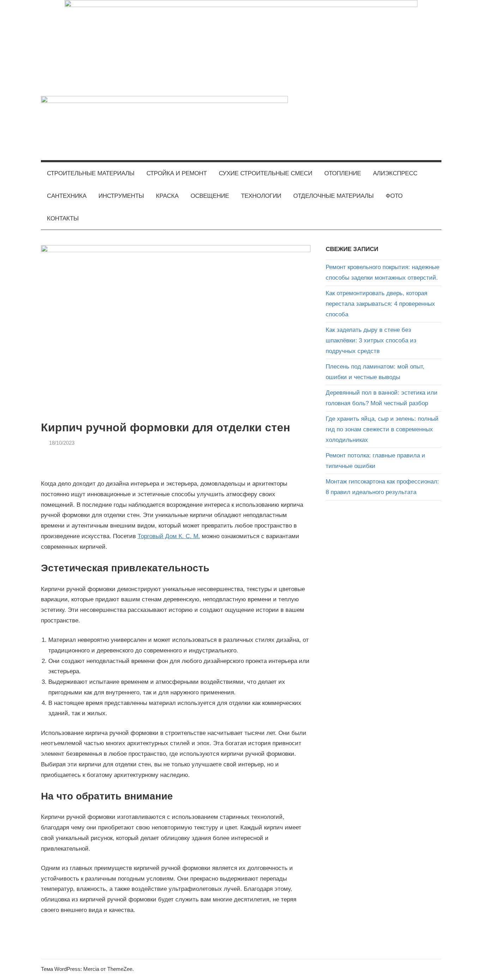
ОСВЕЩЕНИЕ (210, 196)
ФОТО (394, 196)
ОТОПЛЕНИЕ (342, 173)
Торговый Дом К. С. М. (169, 536)
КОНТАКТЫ (63, 218)
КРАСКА (167, 196)
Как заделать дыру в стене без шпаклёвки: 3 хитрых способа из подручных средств (371, 340)
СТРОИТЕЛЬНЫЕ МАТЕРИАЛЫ (90, 173)
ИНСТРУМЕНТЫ (121, 196)
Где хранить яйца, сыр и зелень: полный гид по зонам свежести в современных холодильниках (382, 429)
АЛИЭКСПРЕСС (395, 173)
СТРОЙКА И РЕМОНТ (176, 173)
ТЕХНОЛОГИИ (261, 196)
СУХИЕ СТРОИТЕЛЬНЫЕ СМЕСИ (265, 173)
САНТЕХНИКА (66, 196)
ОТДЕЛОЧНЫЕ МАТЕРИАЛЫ (333, 196)
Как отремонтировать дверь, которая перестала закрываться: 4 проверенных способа (380, 304)
